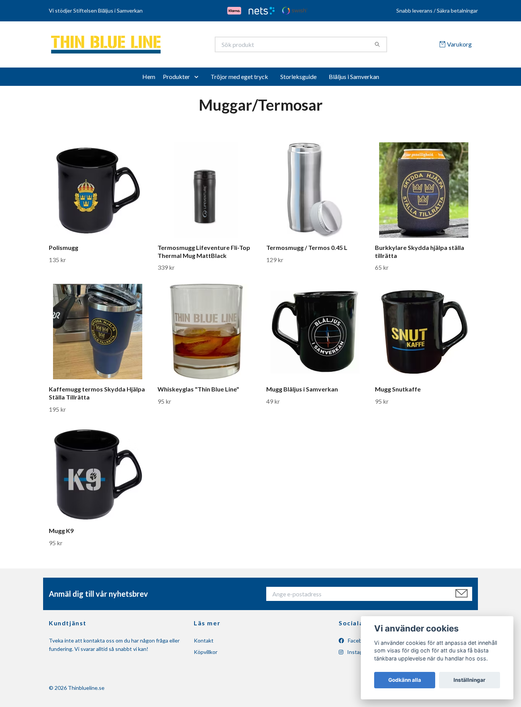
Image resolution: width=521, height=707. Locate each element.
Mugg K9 (61, 533)
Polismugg (63, 250)
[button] (197, 79)
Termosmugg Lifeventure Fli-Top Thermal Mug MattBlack (204, 254)
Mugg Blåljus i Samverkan (302, 391)
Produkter (176, 79)
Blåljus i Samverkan (354, 79)
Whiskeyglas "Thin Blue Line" (198, 391)
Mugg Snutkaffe (398, 391)
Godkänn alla (404, 680)
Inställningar (469, 680)
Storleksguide (298, 79)
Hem (148, 79)
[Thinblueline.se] (154, 45)
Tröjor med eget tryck (239, 79)
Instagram (358, 655)
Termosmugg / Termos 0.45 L (306, 250)
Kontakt (204, 643)
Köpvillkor (205, 655)
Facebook (359, 643)
